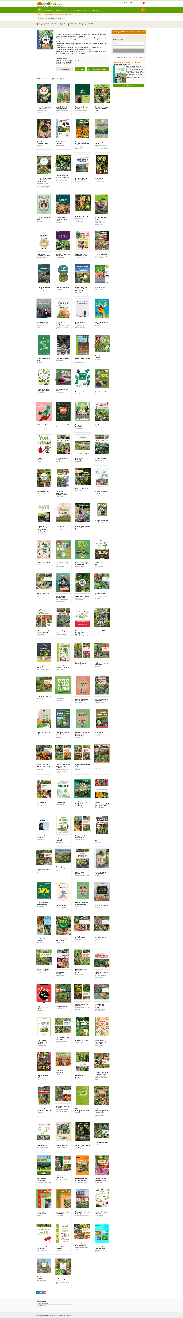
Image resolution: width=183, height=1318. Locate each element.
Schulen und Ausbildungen (78, 10)
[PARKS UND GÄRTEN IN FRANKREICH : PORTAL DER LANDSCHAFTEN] (50, 2)
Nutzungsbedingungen (43, 1303)
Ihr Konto (39, 1308)
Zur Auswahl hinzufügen (98, 69)
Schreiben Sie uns (41, 1305)
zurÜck (41, 18)
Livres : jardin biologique (48, 14)
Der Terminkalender (62, 10)
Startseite (39, 14)
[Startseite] (39, 10)
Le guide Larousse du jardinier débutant (63, 14)
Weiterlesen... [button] (129, 85)
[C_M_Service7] (143, 10)
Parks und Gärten (48, 10)
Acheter (81, 69)
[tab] (52, 79)
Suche (129, 51)
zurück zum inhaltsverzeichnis (55, 18)
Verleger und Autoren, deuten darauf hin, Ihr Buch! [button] (130, 32)
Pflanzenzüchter (94, 10)
